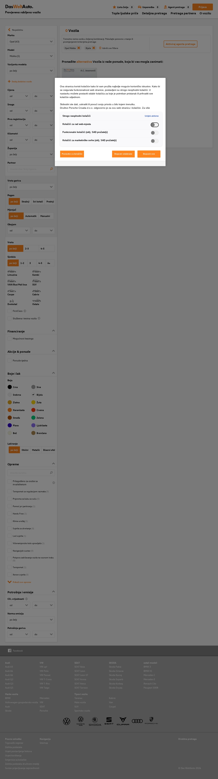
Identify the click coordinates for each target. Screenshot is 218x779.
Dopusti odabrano (123, 154)
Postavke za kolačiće (72, 154)
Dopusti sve (149, 154)
